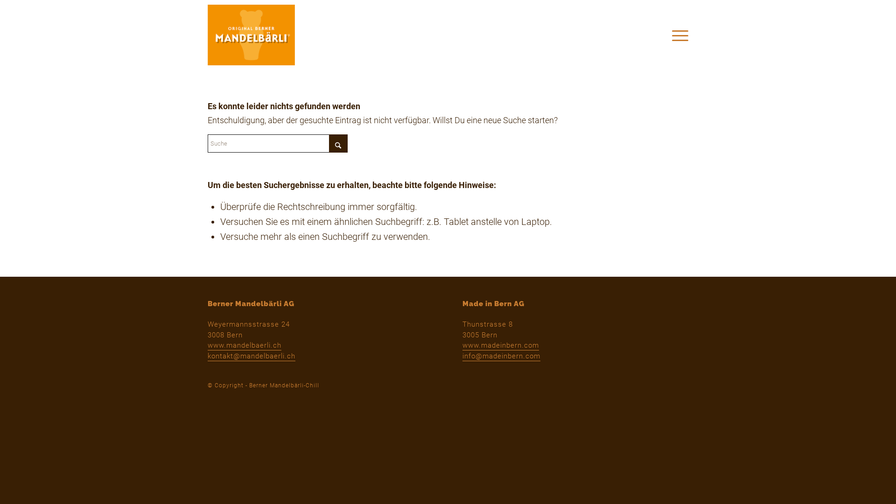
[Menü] (677, 35)
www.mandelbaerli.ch (244, 345)
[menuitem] (677, 35)
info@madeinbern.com (501, 356)
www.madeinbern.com (500, 345)
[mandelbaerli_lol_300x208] (251, 35)
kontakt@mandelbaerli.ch (251, 356)
